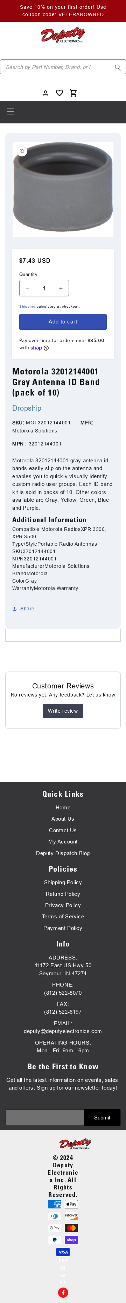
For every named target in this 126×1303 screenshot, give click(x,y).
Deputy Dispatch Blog (63, 853)
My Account (63, 842)
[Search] (118, 67)
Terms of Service (63, 916)
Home (63, 807)
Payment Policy (62, 928)
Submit (102, 1118)
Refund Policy (63, 894)
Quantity (28, 274)
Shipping (27, 306)
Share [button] (27, 608)
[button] (10, 111)
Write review (63, 711)
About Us (63, 819)
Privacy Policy (63, 905)
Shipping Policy (63, 882)
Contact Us (63, 830)
